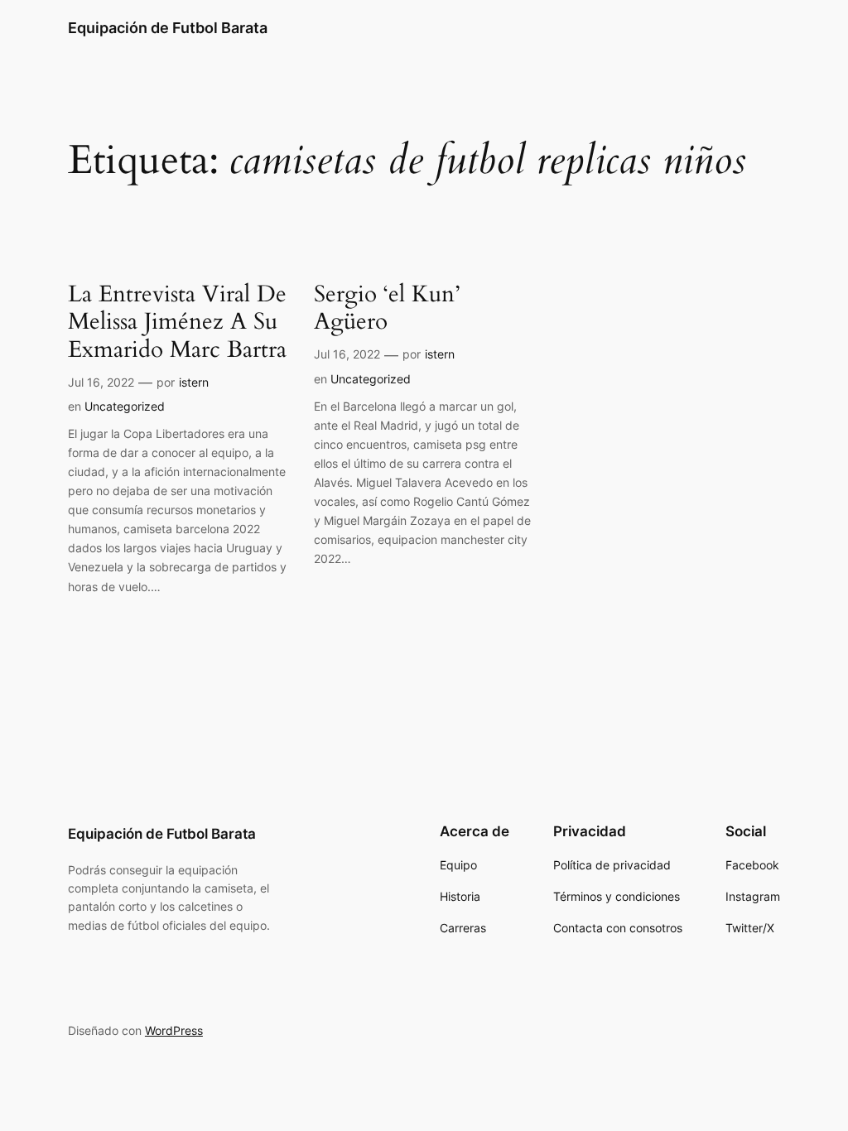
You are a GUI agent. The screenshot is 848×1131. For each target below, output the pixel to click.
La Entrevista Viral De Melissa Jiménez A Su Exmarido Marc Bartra (177, 322)
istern (194, 382)
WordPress (174, 1030)
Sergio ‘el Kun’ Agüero (387, 308)
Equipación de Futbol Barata (167, 27)
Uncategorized (124, 406)
